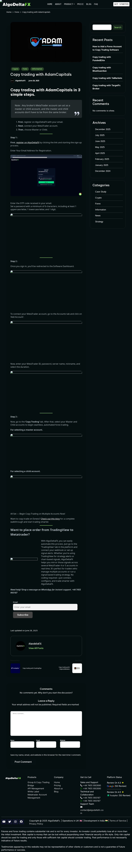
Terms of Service (118, 820)
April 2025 (100, 153)
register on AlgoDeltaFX (27, 142)
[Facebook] (21, 821)
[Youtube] (3, 821)
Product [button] (68, 4)
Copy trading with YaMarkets (107, 78)
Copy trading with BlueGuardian (102, 69)
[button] (36, 648)
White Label (33, 791)
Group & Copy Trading (39, 782)
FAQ (96, 4)
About (58, 4)
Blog (88, 4)
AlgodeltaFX (35, 643)
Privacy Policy (36, 823)
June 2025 (100, 141)
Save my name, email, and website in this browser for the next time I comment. (45, 755)
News (98, 215)
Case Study (100, 192)
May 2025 (100, 147)
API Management (36, 788)
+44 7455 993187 (91, 797)
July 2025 (99, 135)
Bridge (31, 785)
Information (37, 69)
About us (58, 788)
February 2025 (102, 159)
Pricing (57, 785)
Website (62, 740)
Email (15, 602)
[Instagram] (15, 821)
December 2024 (102, 171)
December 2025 (102, 129)
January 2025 (101, 165)
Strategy (99, 221)
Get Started (121, 4)
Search (117, 27)
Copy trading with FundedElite (102, 59)
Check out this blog (50, 518)
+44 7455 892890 (91, 785)
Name (12, 740)
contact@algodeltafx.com (92, 811)
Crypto (15, 69)
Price (80, 4)
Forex (25, 69)
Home (49, 4)
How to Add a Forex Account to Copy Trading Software (107, 48)
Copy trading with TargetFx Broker (106, 87)
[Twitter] (9, 821)
